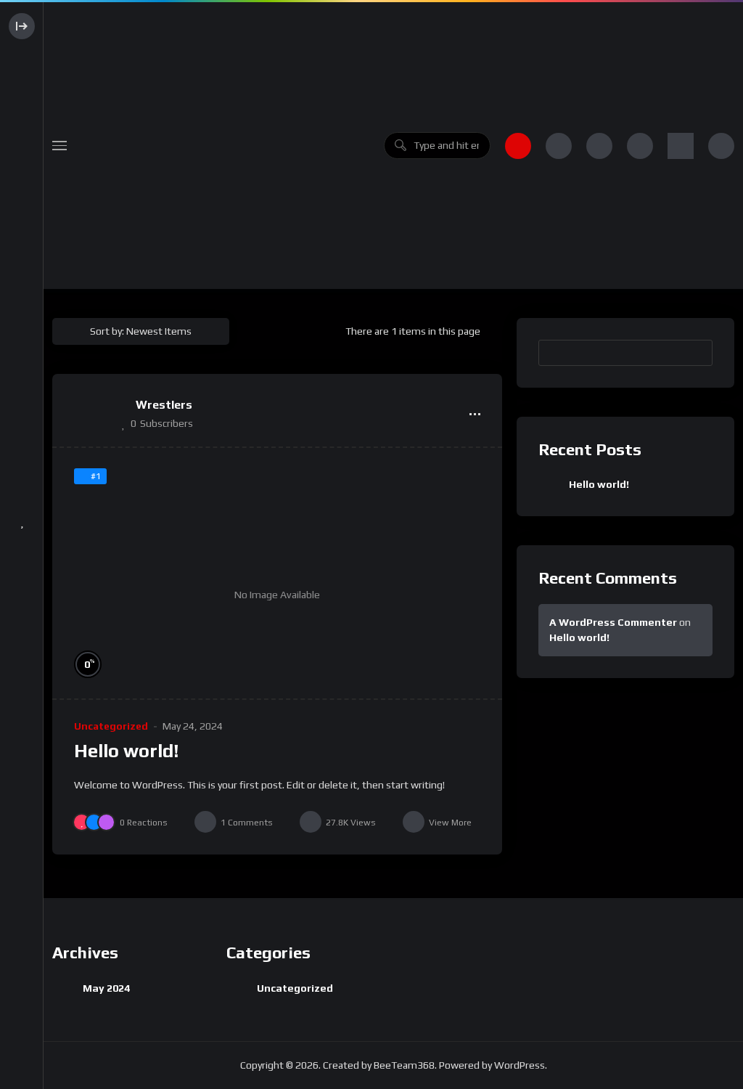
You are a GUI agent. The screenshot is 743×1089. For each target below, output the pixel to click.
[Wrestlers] (92, 414)
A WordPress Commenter (613, 622)
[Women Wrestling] (225, 145)
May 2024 (106, 988)
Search (694, 352)
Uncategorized (111, 726)
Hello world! (126, 751)
